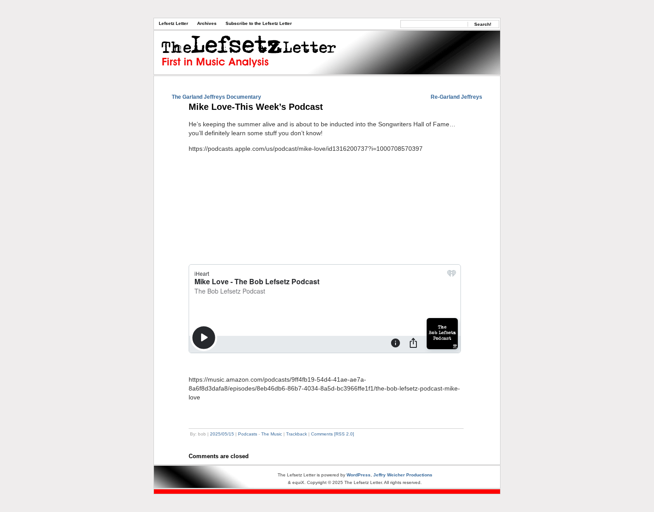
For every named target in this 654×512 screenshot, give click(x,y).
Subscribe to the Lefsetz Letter (259, 23)
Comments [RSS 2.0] (332, 433)
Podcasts (247, 433)
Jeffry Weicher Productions (402, 474)
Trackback (296, 433)
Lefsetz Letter (173, 23)
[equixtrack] (327, 491)
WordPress (359, 474)
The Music (271, 433)
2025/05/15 (222, 433)
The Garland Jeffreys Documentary (216, 97)
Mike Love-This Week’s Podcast (256, 107)
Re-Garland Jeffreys (456, 97)
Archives (207, 23)
